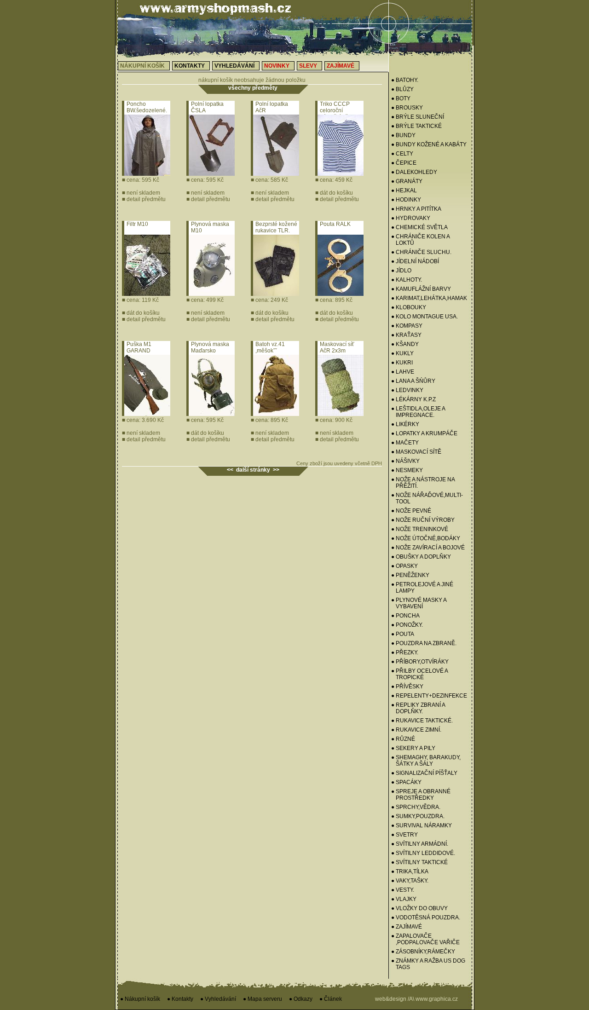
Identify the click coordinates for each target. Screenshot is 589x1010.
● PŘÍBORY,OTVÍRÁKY (420, 661)
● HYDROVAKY (410, 218)
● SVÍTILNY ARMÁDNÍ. (419, 844)
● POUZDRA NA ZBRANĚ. (423, 643)
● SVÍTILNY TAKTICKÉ (419, 862)
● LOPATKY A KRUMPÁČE (424, 433)
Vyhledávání (234, 66)
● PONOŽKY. (407, 625)
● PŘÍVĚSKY (407, 686)
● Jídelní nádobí (415, 261)
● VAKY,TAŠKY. (409, 880)
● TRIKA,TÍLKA (409, 871)
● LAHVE (402, 372)
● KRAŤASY (406, 335)
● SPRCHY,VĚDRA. (415, 807)
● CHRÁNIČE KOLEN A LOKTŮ (420, 239)
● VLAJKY (403, 899)
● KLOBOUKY (408, 307)
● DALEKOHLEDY (414, 172)
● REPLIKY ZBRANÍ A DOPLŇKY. (418, 708)
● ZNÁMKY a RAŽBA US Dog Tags (428, 964)
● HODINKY (406, 199)
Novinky (276, 66)
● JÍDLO (401, 270)
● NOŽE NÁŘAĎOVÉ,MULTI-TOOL (427, 498)
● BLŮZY (402, 89)
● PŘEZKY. (404, 652)
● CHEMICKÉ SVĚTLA (419, 227)
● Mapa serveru (262, 999)
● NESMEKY (407, 470)
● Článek (330, 999)
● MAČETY (405, 442)
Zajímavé (340, 66)
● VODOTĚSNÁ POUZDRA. (425, 917)
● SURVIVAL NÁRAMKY (421, 825)
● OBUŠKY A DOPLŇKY (421, 557)
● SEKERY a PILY (413, 748)
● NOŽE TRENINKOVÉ (419, 529)
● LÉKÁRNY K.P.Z (413, 399)
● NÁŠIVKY (405, 461)
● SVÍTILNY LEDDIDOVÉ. (423, 853)
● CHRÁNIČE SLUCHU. (421, 252)
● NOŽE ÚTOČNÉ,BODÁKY (425, 538)
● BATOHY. (404, 80)
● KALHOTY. (406, 280)
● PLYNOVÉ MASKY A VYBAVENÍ (418, 603)
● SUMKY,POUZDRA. (418, 816)
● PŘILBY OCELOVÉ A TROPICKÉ (419, 674)
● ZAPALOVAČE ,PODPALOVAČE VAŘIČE (425, 939)
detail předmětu (144, 199)
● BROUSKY (407, 107)
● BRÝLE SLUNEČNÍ (417, 117)
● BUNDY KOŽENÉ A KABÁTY (429, 144)
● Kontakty (180, 999)
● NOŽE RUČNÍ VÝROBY (423, 520)
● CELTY (402, 153)
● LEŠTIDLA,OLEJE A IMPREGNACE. (418, 411)
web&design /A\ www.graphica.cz (416, 999)
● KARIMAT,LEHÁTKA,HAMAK (429, 298)
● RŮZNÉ (403, 739)
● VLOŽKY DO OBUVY (419, 908)
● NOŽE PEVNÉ (411, 511)
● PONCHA (405, 615)
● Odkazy (300, 999)
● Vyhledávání (218, 999)
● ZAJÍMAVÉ (406, 926)
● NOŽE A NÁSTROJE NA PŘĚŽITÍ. (423, 482)
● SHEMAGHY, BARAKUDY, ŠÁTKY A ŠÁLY (426, 760)
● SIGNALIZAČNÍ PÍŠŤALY (424, 773)
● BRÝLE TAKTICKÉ (416, 126)
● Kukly (402, 353)
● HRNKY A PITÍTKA (416, 209)
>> (276, 470)
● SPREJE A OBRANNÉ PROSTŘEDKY (420, 794)
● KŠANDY (405, 344)
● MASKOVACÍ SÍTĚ (416, 452)
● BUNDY (403, 135)
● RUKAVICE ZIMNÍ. (416, 730)
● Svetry (404, 834)
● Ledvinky (407, 390)
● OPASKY (404, 566)
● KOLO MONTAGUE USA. (424, 316)
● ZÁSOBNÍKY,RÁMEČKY (423, 951)
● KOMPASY (406, 326)
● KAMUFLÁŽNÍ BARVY (421, 289)
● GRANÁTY (406, 181)
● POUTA (402, 634)
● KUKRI (402, 362)
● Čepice (403, 163)
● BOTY (400, 98)
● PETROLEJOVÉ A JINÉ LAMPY (422, 587)
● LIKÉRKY (405, 424)
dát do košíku (334, 193)
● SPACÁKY (406, 782)
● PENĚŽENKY (410, 575)
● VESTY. (402, 890)
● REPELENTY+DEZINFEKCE (429, 696)
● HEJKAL (404, 190)
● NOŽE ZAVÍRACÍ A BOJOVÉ (428, 547)
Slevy (308, 66)
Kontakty (189, 66)
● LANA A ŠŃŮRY (413, 381)
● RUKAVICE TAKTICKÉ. (422, 720)
